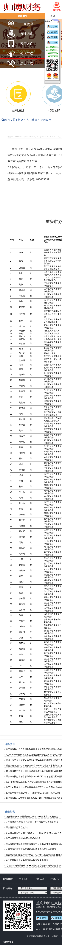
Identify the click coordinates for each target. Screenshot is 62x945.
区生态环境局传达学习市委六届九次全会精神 (27, 860)
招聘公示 (45, 119)
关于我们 (23, 879)
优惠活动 (39, 879)
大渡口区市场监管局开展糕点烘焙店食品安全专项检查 (31, 849)
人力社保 (31, 119)
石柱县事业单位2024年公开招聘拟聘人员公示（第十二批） (33, 793)
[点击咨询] (52, 28)
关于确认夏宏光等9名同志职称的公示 (23, 838)
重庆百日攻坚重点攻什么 (17, 827)
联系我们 (55, 879)
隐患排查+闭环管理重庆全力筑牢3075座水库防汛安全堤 (32, 816)
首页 (52, 16)
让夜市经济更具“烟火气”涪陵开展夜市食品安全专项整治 (32, 822)
